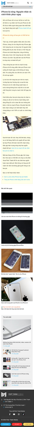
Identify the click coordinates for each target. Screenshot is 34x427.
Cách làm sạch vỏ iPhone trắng (20, 373)
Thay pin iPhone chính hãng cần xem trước (17, 179)
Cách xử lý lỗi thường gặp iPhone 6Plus (12, 245)
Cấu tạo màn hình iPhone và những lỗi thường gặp (15, 216)
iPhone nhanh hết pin (25, 28)
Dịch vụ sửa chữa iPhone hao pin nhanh (16, 177)
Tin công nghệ (6, 346)
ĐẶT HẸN (29, 424)
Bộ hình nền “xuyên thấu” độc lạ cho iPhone (13, 274)
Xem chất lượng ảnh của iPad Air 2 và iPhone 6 (14, 303)
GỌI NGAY (6, 424)
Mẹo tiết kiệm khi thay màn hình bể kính (12, 309)
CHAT (17, 424)
